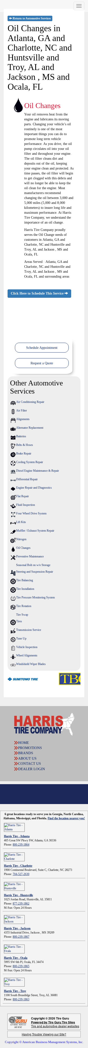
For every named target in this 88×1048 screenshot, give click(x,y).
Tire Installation (25, 589)
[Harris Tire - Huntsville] (14, 886)
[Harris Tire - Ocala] (14, 948)
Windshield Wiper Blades (31, 664)
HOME (23, 743)
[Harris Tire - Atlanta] (14, 827)
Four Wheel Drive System (31, 513)
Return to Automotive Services (31, 18)
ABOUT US (27, 758)
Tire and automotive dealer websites (55, 1024)
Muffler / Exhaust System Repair (35, 530)
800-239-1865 (21, 966)
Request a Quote (42, 363)
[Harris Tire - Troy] (14, 981)
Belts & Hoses (24, 445)
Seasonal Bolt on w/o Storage (33, 565)
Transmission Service (28, 630)
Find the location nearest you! (66, 818)
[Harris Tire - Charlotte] (14, 856)
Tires (19, 621)
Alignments (23, 419)
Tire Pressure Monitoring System (35, 597)
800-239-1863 (21, 999)
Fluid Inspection (25, 505)
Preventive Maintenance (30, 556)
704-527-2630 (21, 874)
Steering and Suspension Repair (34, 571)
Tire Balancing (24, 580)
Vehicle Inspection (26, 647)
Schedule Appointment (41, 348)
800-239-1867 (21, 936)
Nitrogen (21, 539)
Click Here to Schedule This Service (38, 293)
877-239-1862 (21, 903)
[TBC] (65, 678)
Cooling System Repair (29, 462)
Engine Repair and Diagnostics (34, 487)
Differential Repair (27, 479)
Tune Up (21, 638)
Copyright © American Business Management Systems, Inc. (44, 1042)
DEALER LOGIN (31, 769)
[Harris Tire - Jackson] (14, 919)
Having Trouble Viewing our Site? (44, 1034)
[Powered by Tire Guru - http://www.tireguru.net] (18, 1022)
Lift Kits (21, 522)
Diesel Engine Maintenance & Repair (37, 470)
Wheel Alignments (26, 655)
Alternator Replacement (29, 427)
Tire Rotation (23, 606)
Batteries (21, 436)
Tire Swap (22, 614)
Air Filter (21, 410)
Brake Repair (23, 453)
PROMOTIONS (30, 748)
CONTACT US (29, 763)
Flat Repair (22, 496)
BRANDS (25, 753)
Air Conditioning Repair (30, 402)
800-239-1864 (21, 844)
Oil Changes (23, 548)
